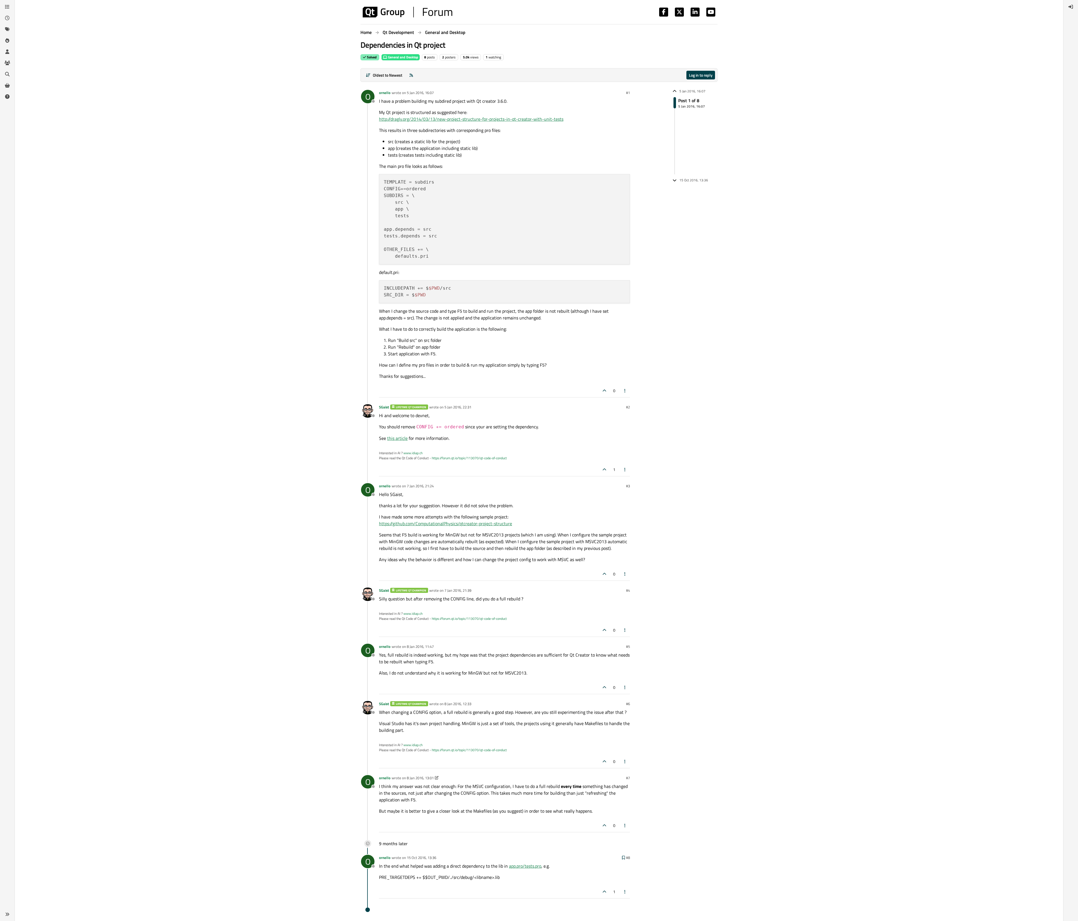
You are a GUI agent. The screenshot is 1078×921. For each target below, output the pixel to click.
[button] (7, 914)
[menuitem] (1071, 6)
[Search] (7, 74)
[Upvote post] (604, 390)
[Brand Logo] (407, 12)
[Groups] (7, 62)
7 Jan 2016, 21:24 (420, 486)
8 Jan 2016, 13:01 (420, 778)
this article (397, 438)
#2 (628, 407)
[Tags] (7, 29)
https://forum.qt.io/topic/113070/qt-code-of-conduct (469, 458)
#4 (628, 590)
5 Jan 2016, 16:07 (420, 92)
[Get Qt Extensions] (7, 85)
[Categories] (7, 6)
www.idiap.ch (412, 453)
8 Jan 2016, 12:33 (457, 704)
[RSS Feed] (411, 75)
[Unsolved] (7, 96)
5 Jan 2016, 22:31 (457, 407)
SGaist (384, 407)
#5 (628, 646)
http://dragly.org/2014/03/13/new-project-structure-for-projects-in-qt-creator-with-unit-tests (471, 119)
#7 (628, 778)
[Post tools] (625, 390)
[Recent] (7, 17)
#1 (628, 92)
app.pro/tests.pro (525, 866)
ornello (384, 92)
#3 (628, 486)
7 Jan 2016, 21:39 (457, 590)
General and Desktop (402, 57)
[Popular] (7, 40)
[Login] (1071, 6)
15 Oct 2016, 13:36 (421, 857)
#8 (628, 857)
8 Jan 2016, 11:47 (420, 646)
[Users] (7, 51)
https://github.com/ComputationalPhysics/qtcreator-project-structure (445, 523)
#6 (628, 704)
